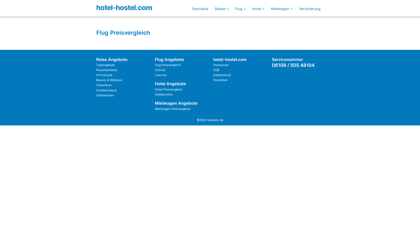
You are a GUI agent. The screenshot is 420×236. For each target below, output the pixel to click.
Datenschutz (222, 75)
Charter (160, 70)
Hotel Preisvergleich (168, 89)
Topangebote (105, 65)
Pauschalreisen (106, 70)
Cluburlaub (103, 85)
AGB (216, 70)
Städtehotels (164, 94)
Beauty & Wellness (109, 80)
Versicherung (309, 9)
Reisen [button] (221, 9)
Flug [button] (239, 9)
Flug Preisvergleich (168, 65)
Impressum (221, 65)
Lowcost (161, 75)
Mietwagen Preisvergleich (173, 109)
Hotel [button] (257, 9)
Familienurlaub (106, 90)
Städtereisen (105, 95)
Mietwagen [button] (280, 9)
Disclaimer (220, 80)
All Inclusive (104, 75)
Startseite (200, 9)
